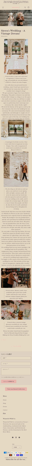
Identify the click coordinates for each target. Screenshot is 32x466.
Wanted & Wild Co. (13, 457)
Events (5, 406)
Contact (5, 410)
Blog (4, 413)
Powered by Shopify (22, 457)
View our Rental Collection (16, 389)
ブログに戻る (17, 346)
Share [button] (4, 339)
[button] (3, 7)
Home (4, 400)
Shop (4, 403)
